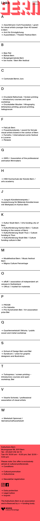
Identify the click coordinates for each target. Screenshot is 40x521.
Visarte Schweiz (11, 398)
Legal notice (9, 493)
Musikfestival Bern (12, 258)
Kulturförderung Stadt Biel (15, 238)
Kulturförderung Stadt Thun (16, 233)
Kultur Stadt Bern (11, 223)
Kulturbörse (9, 474)
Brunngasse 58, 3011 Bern (12, 449)
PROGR (7, 305)
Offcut (6, 287)
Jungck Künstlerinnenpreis (16, 200)
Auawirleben (9, 35)
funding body (28, 503)
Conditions (8, 466)
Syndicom (8, 354)
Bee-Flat (7, 53)
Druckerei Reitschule (13, 97)
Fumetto (7, 135)
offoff (6, 282)
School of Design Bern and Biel (17, 351)
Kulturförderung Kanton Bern (17, 228)
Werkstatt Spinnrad (12, 418)
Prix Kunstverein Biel (13, 310)
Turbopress (9, 374)
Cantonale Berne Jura (13, 79)
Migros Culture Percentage (16, 263)
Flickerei (7, 140)
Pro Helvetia (9, 307)
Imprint (7, 495)
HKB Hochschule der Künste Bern (19, 179)
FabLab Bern (9, 128)
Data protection (11, 491)
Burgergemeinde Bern (14, 58)
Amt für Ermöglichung (14, 32)
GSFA (6, 158)
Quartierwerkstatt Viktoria (15, 330)
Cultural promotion (12, 472)
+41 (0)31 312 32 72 (13, 452)
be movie (8, 60)
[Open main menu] (35, 2)
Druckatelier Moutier (13, 104)
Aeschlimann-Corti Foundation (17, 25)
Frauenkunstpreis (11, 130)
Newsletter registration (14, 479)
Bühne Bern (9, 56)
